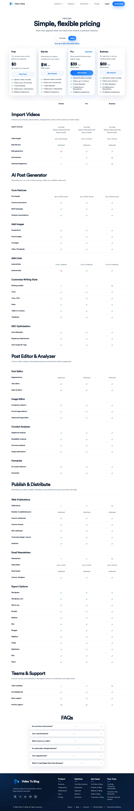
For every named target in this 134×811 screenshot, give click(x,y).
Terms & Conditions (114, 807)
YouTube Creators (81, 784)
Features (61, 784)
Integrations (62, 787)
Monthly (63, 38)
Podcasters (78, 787)
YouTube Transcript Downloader (111, 786)
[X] (15, 797)
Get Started (52, 73)
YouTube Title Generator (112, 793)
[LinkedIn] (25, 797)
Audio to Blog (95, 794)
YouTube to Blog (97, 784)
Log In (107, 4)
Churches (78, 797)
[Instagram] (35, 797)
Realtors (77, 794)
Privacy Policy (98, 807)
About (70, 807)
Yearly (72, 38)
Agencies (78, 791)
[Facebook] (20, 797)
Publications (62, 791)
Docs (60, 794)
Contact (86, 807)
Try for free (118, 4)
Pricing (96, 4)
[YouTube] (30, 797)
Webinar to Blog (96, 791)
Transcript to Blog (97, 797)
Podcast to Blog (96, 787)
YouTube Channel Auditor (113, 798)
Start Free (22, 74)
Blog (77, 807)
